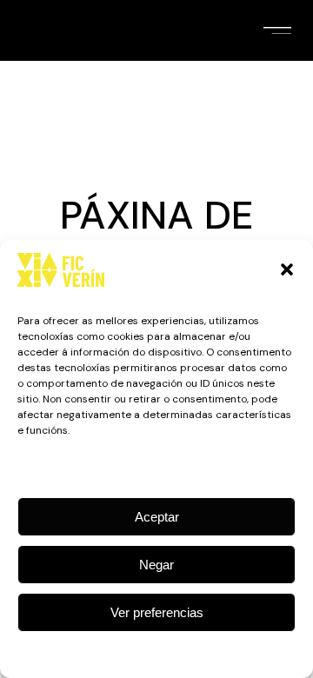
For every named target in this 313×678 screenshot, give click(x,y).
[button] (287, 269)
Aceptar (157, 516)
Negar (156, 564)
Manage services (152, 468)
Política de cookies (148, 653)
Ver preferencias (156, 612)
